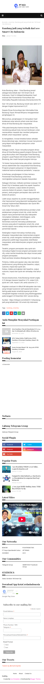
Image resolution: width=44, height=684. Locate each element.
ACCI (24, 553)
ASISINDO (5, 553)
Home (15, 673)
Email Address (8, 611)
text (7, 647)
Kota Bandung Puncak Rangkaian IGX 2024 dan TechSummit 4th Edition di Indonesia (26, 330)
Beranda (4, 22)
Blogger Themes (35, 679)
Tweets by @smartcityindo (11, 666)
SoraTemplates (15, 679)
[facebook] (11, 444)
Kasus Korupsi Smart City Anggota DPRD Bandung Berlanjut (25, 348)
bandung (9, 308)
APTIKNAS (26, 550)
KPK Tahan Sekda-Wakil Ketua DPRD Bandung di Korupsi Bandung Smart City (25, 339)
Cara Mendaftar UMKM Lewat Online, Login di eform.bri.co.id (25, 468)
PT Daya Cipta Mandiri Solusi (11, 550)
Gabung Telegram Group (10, 432)
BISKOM (4, 548)
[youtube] (11, 454)
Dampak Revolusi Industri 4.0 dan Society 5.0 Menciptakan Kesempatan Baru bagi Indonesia (26, 478)
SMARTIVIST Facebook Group (30, 566)
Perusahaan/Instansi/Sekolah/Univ (15, 635)
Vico (3, 36)
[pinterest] (11, 449)
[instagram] (32, 449)
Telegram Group (7, 565)
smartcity (11, 22)
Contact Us (28, 673)
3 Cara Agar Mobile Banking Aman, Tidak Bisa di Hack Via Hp (26, 488)
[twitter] (32, 444)
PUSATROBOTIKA (28, 548)
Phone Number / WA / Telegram (10, 626)
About (21, 673)
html (7, 645)
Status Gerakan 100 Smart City (11, 579)
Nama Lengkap (8, 618)
